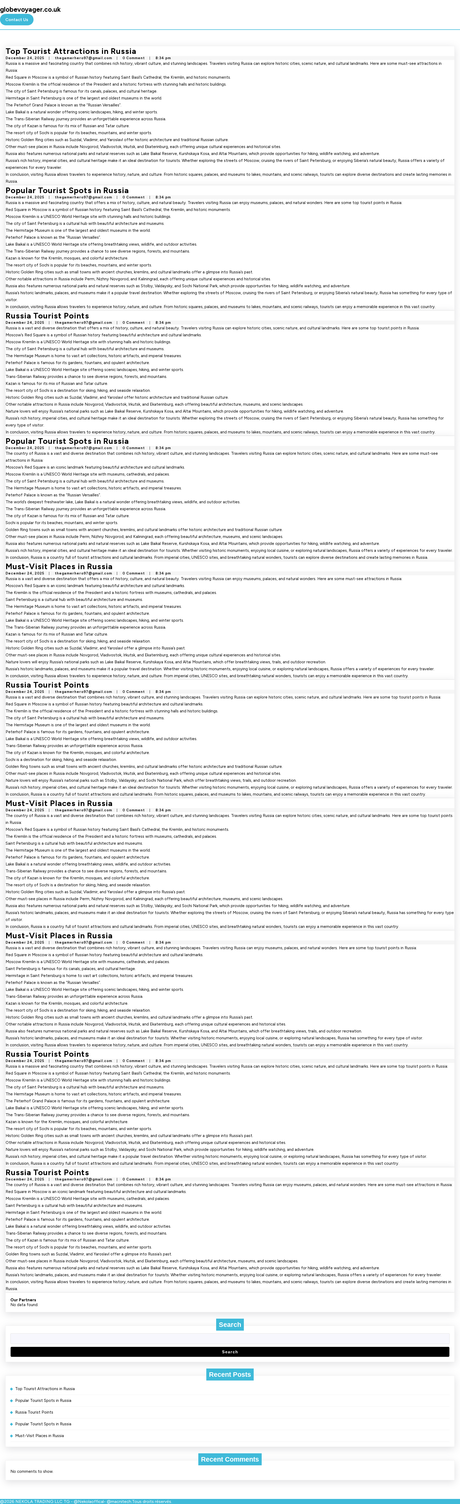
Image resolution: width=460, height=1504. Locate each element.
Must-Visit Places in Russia (59, 566)
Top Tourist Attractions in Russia (71, 51)
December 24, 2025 (25, 58)
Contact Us (16, 19)
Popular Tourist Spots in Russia (67, 190)
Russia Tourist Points (47, 316)
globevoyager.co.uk (30, 9)
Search (230, 1324)
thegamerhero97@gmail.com (83, 58)
